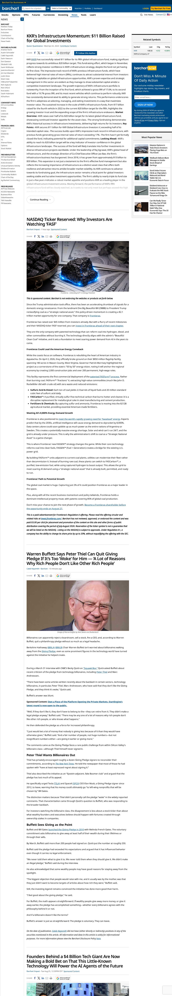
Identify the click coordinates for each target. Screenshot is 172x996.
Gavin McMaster (7, 67)
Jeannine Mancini (7, 70)
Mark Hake (5, 79)
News (74, 14)
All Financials (6, 128)
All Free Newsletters (8, 157)
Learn (93, 14)
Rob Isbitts (5, 90)
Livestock (4, 113)
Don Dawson (6, 61)
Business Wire (6, 194)
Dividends (5, 134)
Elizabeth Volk (6, 64)
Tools (83, 14)
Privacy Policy (153, 120)
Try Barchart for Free (160, 8)
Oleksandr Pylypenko (9, 82)
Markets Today (6, 26)
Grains (3, 110)
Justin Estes (5, 76)
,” (90, 668)
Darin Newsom (6, 58)
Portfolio (88, 8)
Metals (3, 116)
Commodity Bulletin (8, 174)
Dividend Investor (8, 168)
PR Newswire (6, 203)
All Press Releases (7, 188)
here (98, 938)
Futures (36, 14)
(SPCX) (76, 783)
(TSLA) (57, 783)
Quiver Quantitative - (35, 46)
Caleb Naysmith (7, 55)
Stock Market (6, 148)
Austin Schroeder (7, 52)
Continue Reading (39, 199)
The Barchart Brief (8, 160)
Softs (3, 119)
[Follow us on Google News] (62, 53)
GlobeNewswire (7, 197)
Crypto (3, 131)
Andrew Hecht (6, 49)
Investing (63, 14)
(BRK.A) (51, 647)
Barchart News (6, 29)
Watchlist (78, 8)
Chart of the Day (7, 38)
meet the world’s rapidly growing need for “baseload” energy (89, 419)
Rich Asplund (6, 85)
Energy (3, 108)
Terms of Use (139, 120)
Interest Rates (6, 142)
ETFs (26, 14)
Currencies (49, 14)
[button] (169, 14)
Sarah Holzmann (7, 93)
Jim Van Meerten (7, 73)
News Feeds (5, 41)
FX (2, 139)
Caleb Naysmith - (33, 568)
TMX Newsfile (6, 200)
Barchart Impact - (34, 229)
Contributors (6, 35)
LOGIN (146, 8)
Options (16, 14)
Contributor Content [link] (68, 46)
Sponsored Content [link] (59, 229)
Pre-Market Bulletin (8, 171)
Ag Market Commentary (10, 180)
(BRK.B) (58, 647)
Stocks (4, 14)
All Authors (5, 96)
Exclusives (5, 32)
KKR (34, 59)
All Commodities (7, 105)
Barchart (44, 568)
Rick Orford (5, 87)
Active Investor (6, 162)
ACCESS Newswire (8, 191)
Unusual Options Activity (10, 165)
